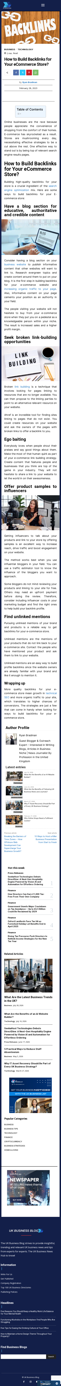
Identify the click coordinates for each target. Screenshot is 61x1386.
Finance (12, 890)
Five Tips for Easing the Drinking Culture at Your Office (25, 1328)
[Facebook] (16, 72)
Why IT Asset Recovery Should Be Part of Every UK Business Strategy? (39, 805)
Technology (25, 49)
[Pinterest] (29, 72)
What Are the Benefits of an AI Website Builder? (39, 775)
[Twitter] (22, 72)
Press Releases (15, 873)
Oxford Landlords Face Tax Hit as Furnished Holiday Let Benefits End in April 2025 (27, 924)
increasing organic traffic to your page (30, 288)
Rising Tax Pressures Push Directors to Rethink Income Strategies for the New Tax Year (27, 939)
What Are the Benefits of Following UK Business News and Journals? (39, 790)
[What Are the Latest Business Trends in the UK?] (28, 975)
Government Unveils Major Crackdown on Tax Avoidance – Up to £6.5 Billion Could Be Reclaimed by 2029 (27, 909)
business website (15, 264)
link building (22, 386)
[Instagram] (30, 1382)
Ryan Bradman (29, 82)
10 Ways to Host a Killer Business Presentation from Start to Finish (45, 839)
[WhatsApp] (35, 72)
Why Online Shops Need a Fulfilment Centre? (38, 819)
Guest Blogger (27, 740)
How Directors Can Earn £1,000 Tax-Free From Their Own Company (26, 895)
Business (9, 49)
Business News (17, 797)
